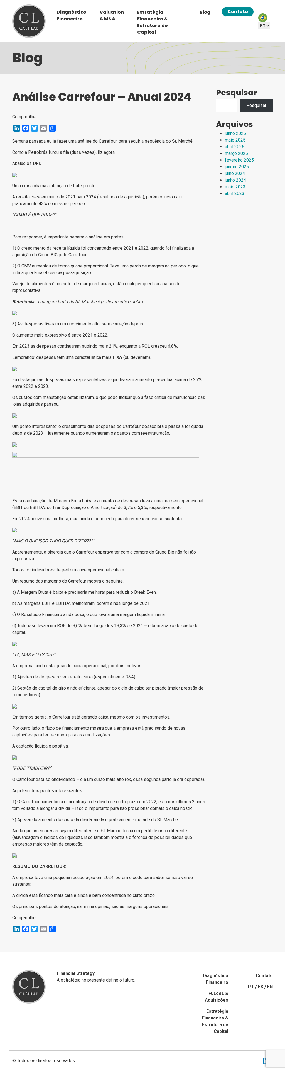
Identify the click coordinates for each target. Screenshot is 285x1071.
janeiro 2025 (237, 166)
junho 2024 (235, 180)
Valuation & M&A (112, 15)
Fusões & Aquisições (216, 997)
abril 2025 (234, 146)
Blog (205, 12)
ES (260, 986)
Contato (237, 11)
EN (270, 986)
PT (251, 986)
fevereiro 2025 (239, 160)
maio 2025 (235, 140)
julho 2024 (235, 173)
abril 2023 (234, 193)
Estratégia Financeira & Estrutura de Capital (152, 22)
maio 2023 (235, 186)
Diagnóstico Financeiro (71, 15)
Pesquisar (236, 92)
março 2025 (236, 153)
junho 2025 (235, 133)
